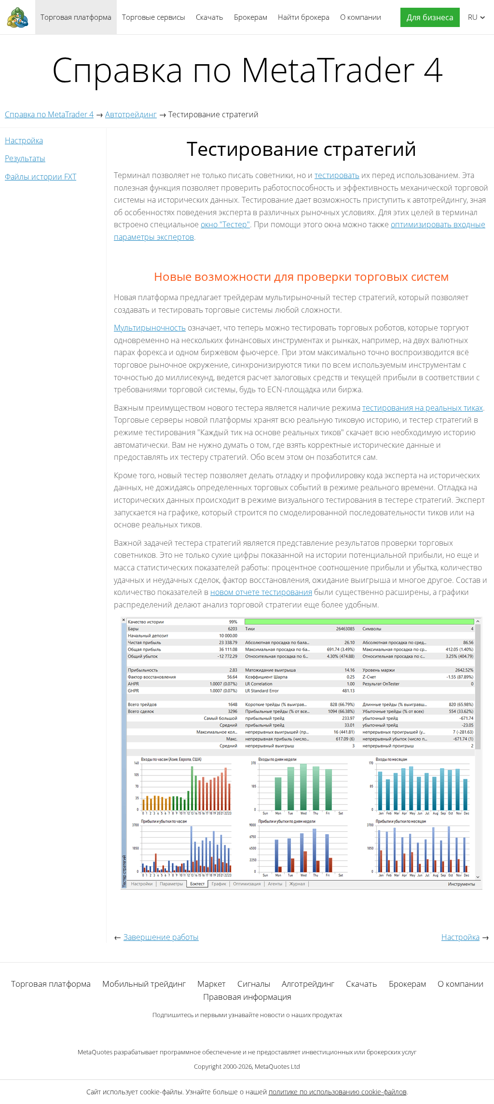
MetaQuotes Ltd (277, 1066)
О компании (360, 17)
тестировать (337, 175)
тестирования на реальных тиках (422, 407)
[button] (427, 17)
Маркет (211, 983)
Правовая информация (247, 996)
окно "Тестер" (225, 224)
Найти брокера (303, 17)
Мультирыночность (150, 327)
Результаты (25, 158)
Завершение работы (161, 937)
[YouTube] (262, 1031)
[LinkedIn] (247, 1031)
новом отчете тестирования (261, 592)
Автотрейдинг (131, 114)
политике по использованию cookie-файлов (338, 1091)
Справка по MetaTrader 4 (49, 114)
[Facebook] (231, 1031)
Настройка (24, 140)
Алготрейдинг (308, 983)
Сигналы (253, 983)
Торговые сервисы (153, 17)
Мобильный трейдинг (144, 983)
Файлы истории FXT (40, 176)
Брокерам (250, 17)
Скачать (209, 17)
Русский (471, 17)
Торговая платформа (76, 17)
